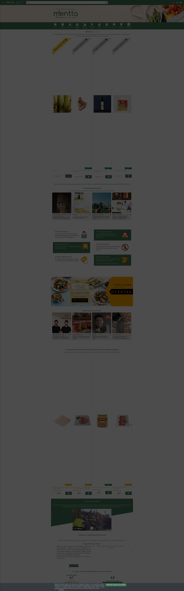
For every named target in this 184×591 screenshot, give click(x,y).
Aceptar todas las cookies (116, 585)
